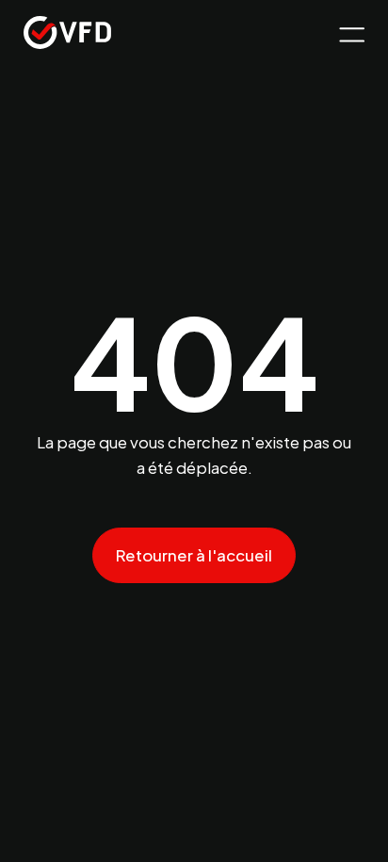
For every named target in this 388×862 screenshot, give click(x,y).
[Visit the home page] (67, 35)
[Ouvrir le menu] (348, 35)
